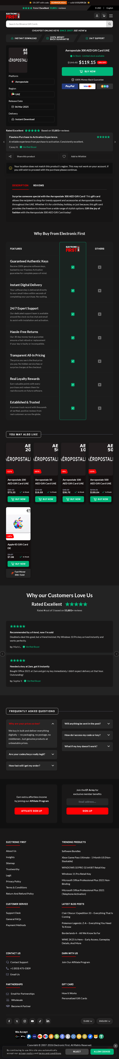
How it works (69, 993)
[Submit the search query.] (109, 24)
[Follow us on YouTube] (32, 1021)
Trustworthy (12, 869)
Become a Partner (21, 1006)
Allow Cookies (102, 1051)
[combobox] (98, 8)
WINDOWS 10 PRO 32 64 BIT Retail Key (83, 867)
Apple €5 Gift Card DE (18, 546)
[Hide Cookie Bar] (115, 1046)
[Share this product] (10, 156)
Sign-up (87, 811)
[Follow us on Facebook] (9, 1021)
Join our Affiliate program (76, 962)
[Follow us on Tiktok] (40, 1021)
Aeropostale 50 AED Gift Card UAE (45, 481)
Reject (77, 1051)
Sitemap (10, 863)
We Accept (21, 1032)
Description (20, 185)
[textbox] (98, 8)
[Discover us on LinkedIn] (48, 1021)
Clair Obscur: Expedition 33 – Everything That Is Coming (87, 915)
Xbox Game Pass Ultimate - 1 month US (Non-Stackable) (86, 859)
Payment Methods (16, 925)
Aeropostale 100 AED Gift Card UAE (73, 481)
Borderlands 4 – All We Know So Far (81, 933)
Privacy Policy (13, 881)
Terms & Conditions (16, 887)
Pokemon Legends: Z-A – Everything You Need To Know (86, 925)
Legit (8, 875)
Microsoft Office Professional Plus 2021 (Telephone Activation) (83, 892)
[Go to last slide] (4, 142)
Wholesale (17, 999)
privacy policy (26, 1053)
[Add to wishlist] (64, 156)
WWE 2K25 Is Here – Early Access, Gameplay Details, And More (86, 941)
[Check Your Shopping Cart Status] (104, 16)
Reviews (38, 185)
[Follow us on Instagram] (25, 1021)
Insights (10, 857)
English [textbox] (110, 8)
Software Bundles (71, 851)
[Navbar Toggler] (111, 16)
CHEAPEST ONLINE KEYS (58, 30)
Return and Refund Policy (20, 893)
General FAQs (13, 919)
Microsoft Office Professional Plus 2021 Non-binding (86, 882)
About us (11, 850)
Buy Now (90, 71)
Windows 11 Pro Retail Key (76, 873)
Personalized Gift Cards (74, 998)
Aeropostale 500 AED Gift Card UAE (100, 481)
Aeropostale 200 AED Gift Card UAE (18, 481)
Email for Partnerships (23, 993)
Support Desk (13, 912)
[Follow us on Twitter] (17, 1021)
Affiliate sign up (31, 811)
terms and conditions (50, 1053)
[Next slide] (115, 142)
